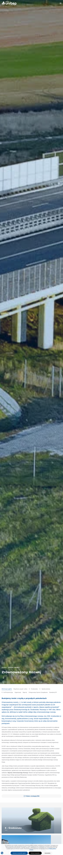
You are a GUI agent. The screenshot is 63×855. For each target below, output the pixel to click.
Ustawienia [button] (47, 853)
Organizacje (18, 692)
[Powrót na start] (9, 3)
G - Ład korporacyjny (7, 692)
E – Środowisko (33, 689)
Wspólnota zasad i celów (20, 689)
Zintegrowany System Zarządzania (38, 692)
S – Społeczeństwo (44, 689)
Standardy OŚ (53, 692)
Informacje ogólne (7, 689)
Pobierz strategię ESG (32, 796)
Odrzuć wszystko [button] (35, 853)
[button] (60, 3)
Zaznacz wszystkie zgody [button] (19, 853)
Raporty (25, 692)
